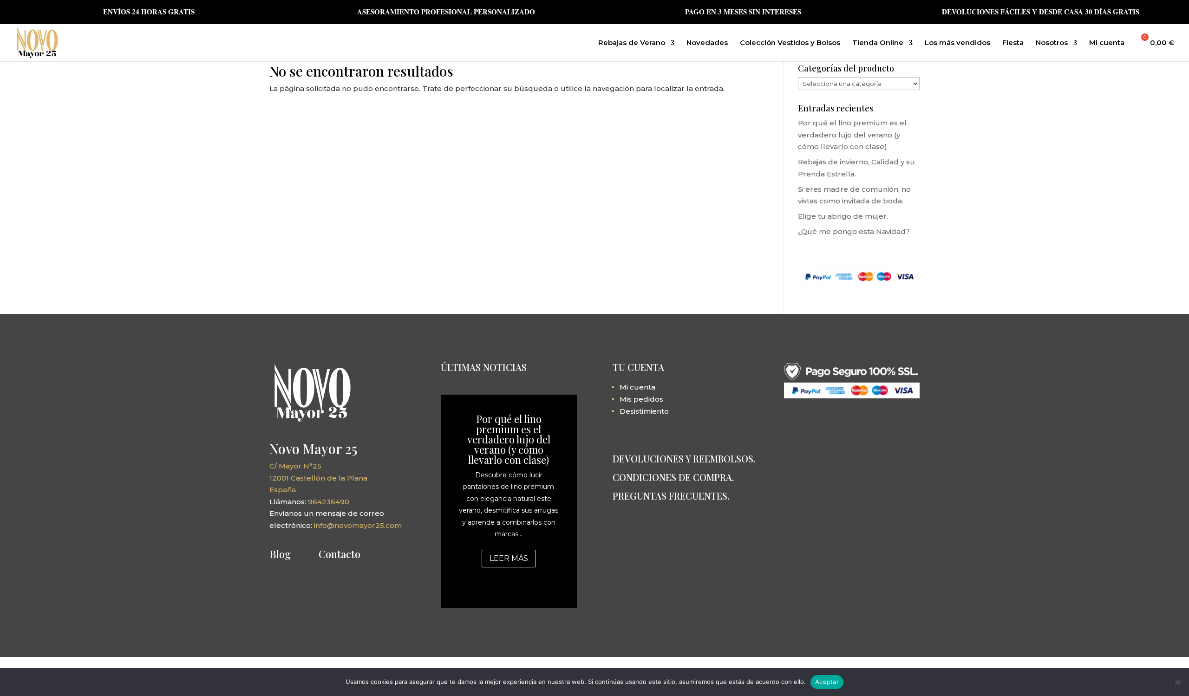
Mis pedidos (641, 399)
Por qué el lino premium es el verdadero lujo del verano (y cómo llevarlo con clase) (852, 134)
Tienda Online (877, 43)
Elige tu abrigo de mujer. (843, 216)
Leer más (509, 558)
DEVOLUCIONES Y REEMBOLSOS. (684, 458)
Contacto (339, 554)
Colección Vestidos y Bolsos (790, 43)
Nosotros (1052, 43)
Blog (280, 554)
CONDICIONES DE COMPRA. (673, 477)
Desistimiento (644, 411)
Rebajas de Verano (631, 43)
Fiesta (1013, 43)
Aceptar (827, 681)
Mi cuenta (1106, 43)
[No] (1177, 682)
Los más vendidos (957, 43)
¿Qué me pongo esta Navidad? (854, 231)
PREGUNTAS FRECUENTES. (671, 495)
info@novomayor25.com (358, 525)
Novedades (707, 43)
